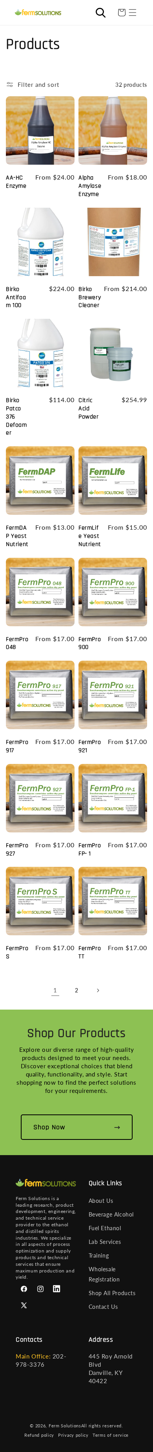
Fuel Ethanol (105, 1228)
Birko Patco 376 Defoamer (16, 417)
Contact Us (103, 1306)
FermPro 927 (17, 850)
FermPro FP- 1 (89, 850)
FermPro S (17, 953)
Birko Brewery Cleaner (89, 298)
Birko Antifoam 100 (16, 298)
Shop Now (49, 1127)
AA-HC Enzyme (16, 182)
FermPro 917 (17, 747)
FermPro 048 (17, 644)
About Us (101, 1200)
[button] (132, 12)
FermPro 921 (89, 747)
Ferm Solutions (65, 1425)
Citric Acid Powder (88, 409)
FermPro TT (89, 953)
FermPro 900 (89, 644)
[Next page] (97, 990)
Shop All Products (112, 1293)
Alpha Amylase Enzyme (89, 186)
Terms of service (111, 1435)
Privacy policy (73, 1435)
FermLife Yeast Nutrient (89, 536)
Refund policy (39, 1435)
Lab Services (105, 1241)
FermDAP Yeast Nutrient (17, 536)
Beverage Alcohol (111, 1214)
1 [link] (55, 990)
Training (99, 1255)
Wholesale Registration (104, 1274)
